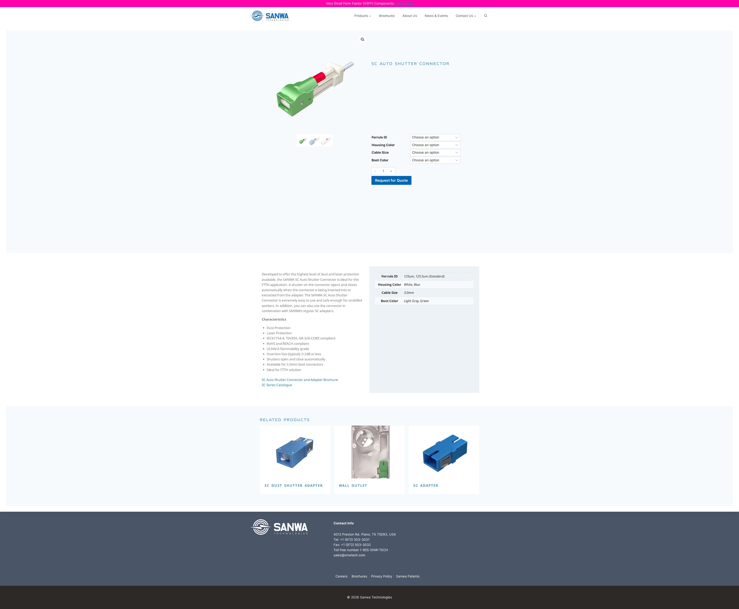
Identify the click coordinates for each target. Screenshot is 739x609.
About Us (409, 16)
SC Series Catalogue (277, 385)
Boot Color (380, 160)
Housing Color (383, 145)
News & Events (436, 16)
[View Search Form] (485, 15)
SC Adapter (426, 485)
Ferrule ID (379, 137)
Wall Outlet (353, 485)
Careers (341, 576)
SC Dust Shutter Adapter (294, 485)
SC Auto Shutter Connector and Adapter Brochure (300, 379)
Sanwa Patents (408, 576)
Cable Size (380, 152)
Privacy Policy (381, 576)
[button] (362, 39)
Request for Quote (391, 180)
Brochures (387, 16)
